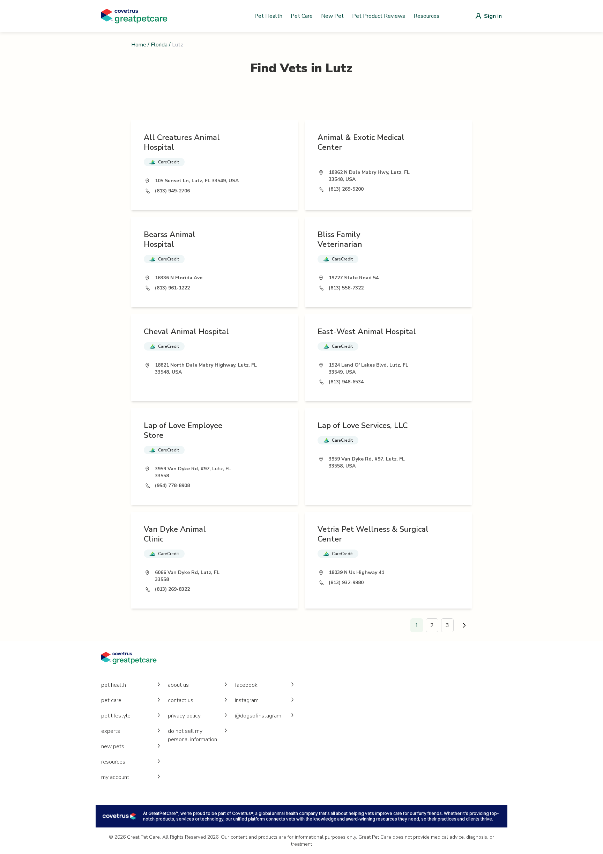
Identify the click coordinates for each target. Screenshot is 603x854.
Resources (426, 16)
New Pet (332, 16)
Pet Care (302, 16)
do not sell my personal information (192, 735)
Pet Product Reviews (378, 16)
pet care (111, 700)
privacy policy (184, 716)
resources (113, 762)
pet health (113, 685)
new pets (112, 746)
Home (138, 45)
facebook (246, 685)
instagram (247, 700)
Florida (159, 45)
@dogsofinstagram (258, 716)
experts (110, 731)
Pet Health (268, 16)
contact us (180, 700)
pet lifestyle (116, 716)
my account (115, 777)
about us (178, 685)
